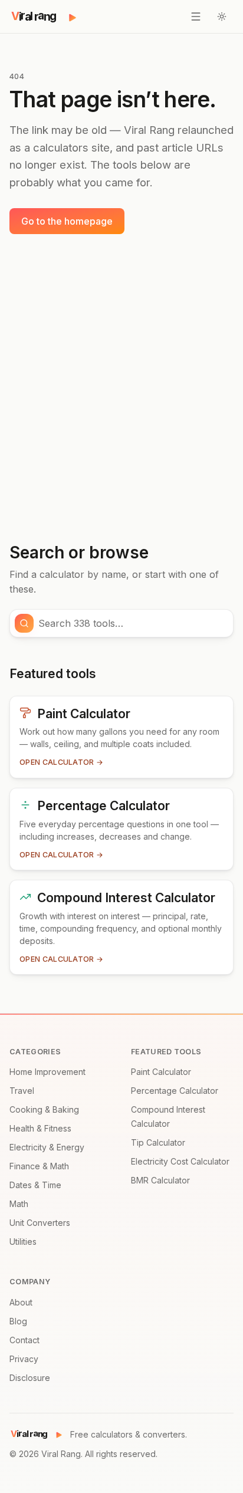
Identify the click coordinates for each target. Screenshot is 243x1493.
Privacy (23, 1359)
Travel (21, 1091)
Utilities (23, 1242)
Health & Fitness (40, 1128)
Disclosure (29, 1378)
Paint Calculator (161, 1072)
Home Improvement (47, 1072)
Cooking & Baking (44, 1109)
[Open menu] (196, 16)
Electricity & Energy (46, 1147)
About (20, 1302)
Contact (24, 1340)
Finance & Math (39, 1166)
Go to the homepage (67, 221)
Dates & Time (35, 1185)
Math (18, 1204)
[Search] (24, 623)
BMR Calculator (160, 1180)
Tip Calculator (158, 1142)
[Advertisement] (121, 388)
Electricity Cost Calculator (180, 1161)
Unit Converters (39, 1223)
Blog (18, 1321)
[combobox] (132, 623)
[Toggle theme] (222, 16)
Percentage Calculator (174, 1091)
